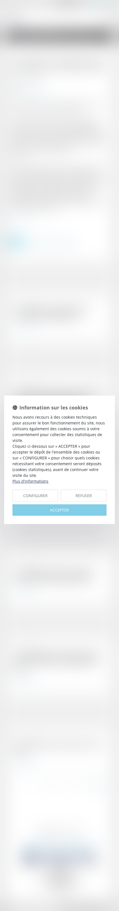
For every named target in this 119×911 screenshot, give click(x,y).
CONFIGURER (35, 495)
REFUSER (84, 495)
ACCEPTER (59, 510)
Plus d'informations (30, 481)
